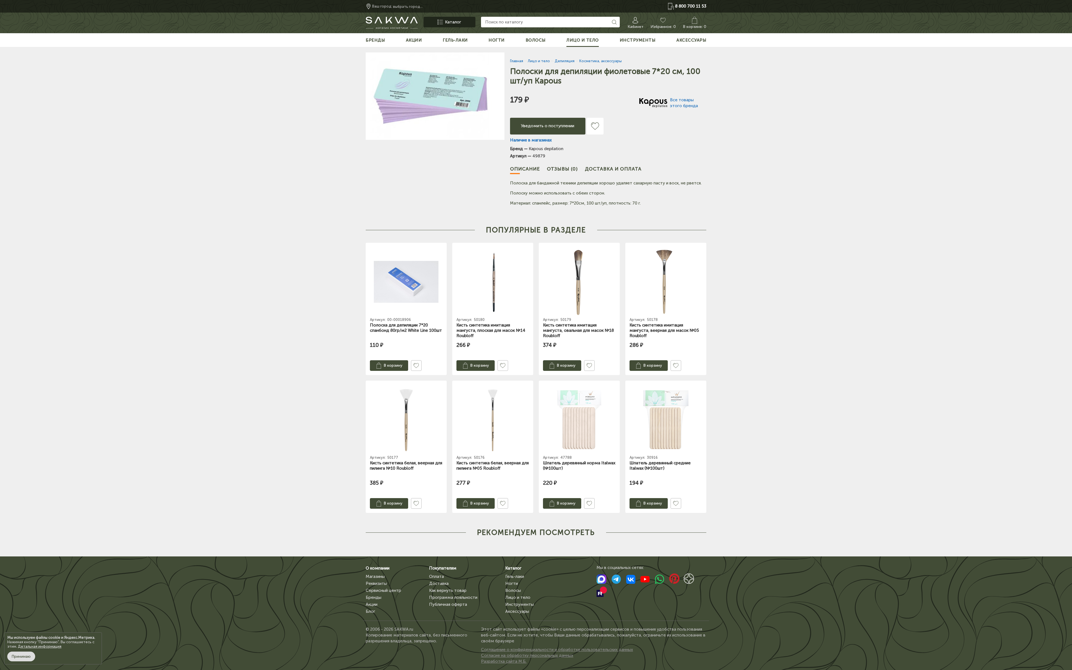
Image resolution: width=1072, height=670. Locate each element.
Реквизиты (376, 583)
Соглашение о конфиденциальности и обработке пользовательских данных (557, 649)
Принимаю (21, 656)
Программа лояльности (453, 597)
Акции (371, 604)
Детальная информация (39, 646)
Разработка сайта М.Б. (504, 661)
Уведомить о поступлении (547, 125)
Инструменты (519, 604)
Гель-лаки (514, 576)
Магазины (375, 576)
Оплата (436, 576)
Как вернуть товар (447, 590)
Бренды (373, 597)
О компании (377, 568)
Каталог (513, 568)
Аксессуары (517, 611)
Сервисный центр (383, 590)
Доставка (439, 583)
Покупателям (442, 568)
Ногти (511, 583)
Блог (370, 611)
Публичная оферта (448, 604)
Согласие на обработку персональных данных (527, 655)
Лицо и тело (517, 597)
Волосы (513, 590)
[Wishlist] (595, 126)
